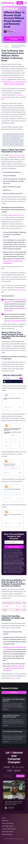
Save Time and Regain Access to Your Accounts (14, 38)
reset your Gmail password (17, 155)
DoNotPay (8, 3)
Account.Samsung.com (8, 602)
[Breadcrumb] (2, 46)
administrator (20, 289)
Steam (24, 602)
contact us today (15, 678)
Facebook (18, 602)
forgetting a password (7, 77)
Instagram (25, 606)
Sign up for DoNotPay (14, 546)
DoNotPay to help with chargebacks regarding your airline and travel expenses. (14, 668)
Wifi (17, 606)
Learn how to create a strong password (15, 320)
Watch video (8, 796)
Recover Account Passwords (11, 8)
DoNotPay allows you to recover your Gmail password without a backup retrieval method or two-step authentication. (14, 83)
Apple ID (5, 609)
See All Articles (14, 692)
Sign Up (20, 2)
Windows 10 (5, 606)
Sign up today (20, 775)
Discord (17, 609)
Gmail (24, 609)
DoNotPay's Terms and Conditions (10, 551)
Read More (5, 709)
